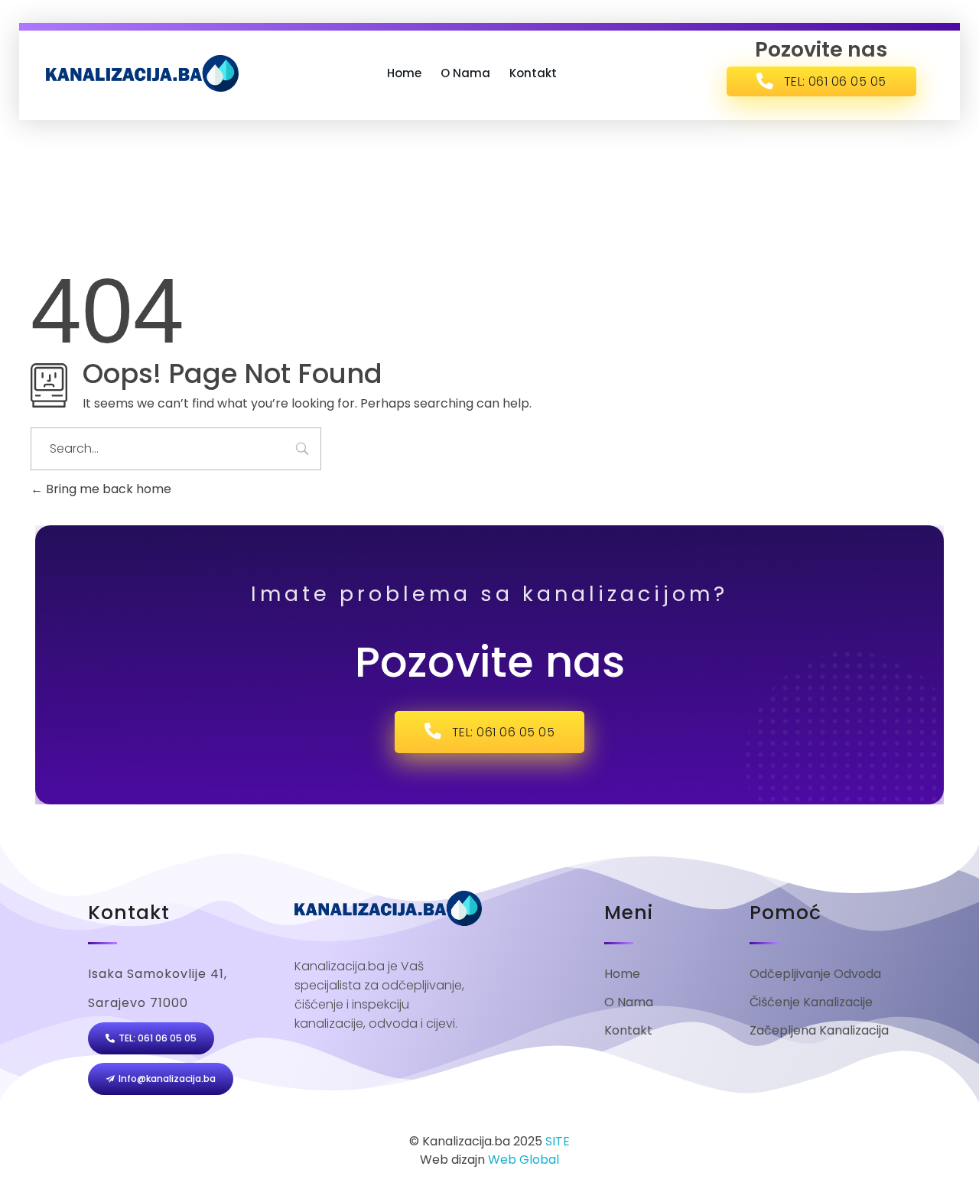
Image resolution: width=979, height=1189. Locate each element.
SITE (557, 1141)
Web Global (523, 1159)
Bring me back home (107, 489)
